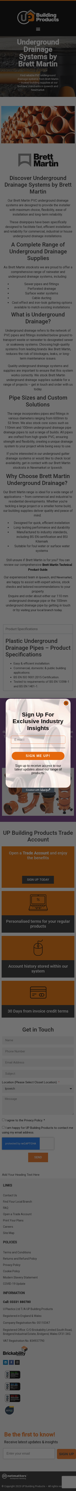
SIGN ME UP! (38, 756)
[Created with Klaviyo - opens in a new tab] (38, 790)
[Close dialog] (66, 703)
